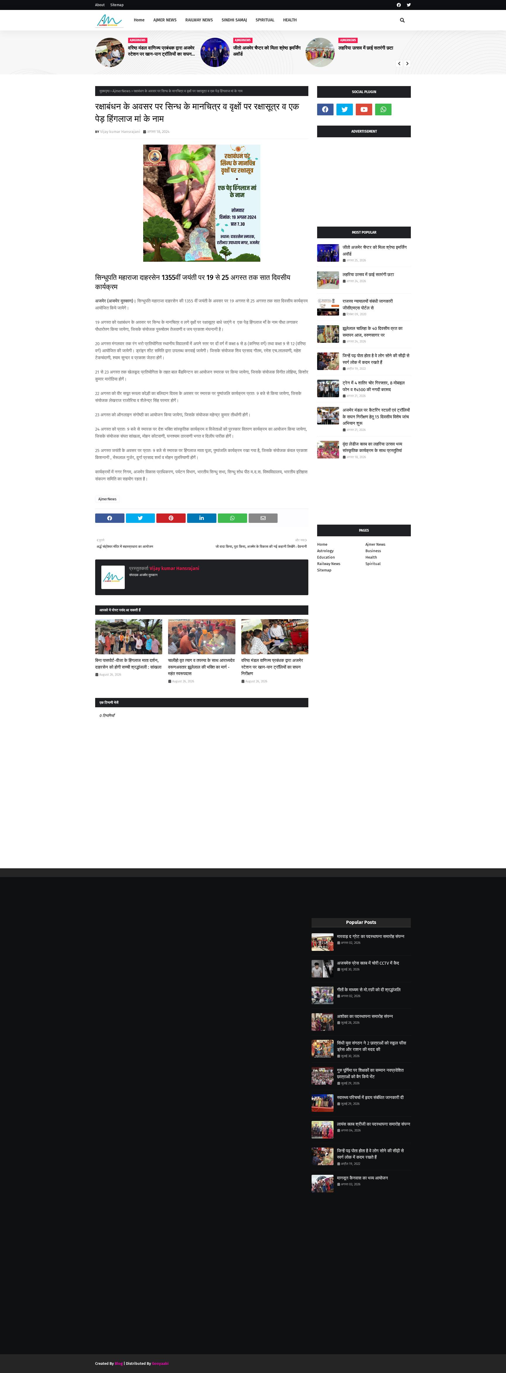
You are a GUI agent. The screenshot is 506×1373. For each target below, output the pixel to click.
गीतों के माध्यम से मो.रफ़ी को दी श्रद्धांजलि (369, 989)
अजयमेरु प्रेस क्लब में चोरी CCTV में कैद (368, 963)
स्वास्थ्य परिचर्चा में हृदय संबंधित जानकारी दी (370, 1097)
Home (322, 544)
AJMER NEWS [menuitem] (165, 20)
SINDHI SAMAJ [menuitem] (234, 20)
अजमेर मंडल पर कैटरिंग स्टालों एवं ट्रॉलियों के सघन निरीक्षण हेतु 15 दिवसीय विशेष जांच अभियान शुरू (376, 417)
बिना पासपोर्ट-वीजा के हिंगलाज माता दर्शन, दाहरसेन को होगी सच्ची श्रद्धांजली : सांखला (128, 664)
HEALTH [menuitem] (290, 20)
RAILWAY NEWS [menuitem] (199, 20)
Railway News (328, 563)
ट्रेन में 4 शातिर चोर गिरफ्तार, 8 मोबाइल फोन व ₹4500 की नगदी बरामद (374, 386)
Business (373, 551)
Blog (119, 1363)
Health (371, 557)
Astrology (325, 551)
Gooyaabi (160, 1363)
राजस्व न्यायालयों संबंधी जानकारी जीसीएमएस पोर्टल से (368, 305)
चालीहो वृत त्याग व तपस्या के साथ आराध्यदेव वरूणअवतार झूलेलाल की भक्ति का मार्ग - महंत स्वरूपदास (201, 667)
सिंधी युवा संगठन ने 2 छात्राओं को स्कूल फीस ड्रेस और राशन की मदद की (371, 1046)
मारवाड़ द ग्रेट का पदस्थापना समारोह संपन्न (370, 936)
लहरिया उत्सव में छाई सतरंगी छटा (366, 48)
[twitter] (408, 5)
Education (326, 557)
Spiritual (373, 563)
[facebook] (398, 5)
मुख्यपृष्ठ (105, 91)
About (100, 5)
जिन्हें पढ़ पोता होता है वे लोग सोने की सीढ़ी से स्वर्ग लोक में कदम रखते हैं (376, 359)
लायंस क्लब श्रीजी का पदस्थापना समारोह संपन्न (373, 1124)
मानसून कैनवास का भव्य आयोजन (362, 1178)
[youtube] (364, 109)
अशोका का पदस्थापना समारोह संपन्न (365, 1016)
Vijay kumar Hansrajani (120, 131)
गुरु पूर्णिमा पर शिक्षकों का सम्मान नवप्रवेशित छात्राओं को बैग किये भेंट (370, 1074)
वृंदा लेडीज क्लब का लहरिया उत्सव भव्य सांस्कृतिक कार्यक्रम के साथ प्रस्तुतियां (372, 447)
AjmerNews (121, 91)
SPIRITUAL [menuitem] (265, 20)
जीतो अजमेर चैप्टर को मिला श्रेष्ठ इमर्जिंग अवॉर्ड (266, 51)
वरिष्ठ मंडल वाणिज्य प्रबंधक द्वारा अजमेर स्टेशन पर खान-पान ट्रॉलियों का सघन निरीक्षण (161, 51)
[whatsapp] (383, 109)
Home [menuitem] (139, 20)
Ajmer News (375, 544)
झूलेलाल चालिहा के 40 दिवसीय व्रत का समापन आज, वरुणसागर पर (372, 332)
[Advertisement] (364, 179)
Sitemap (117, 5)
